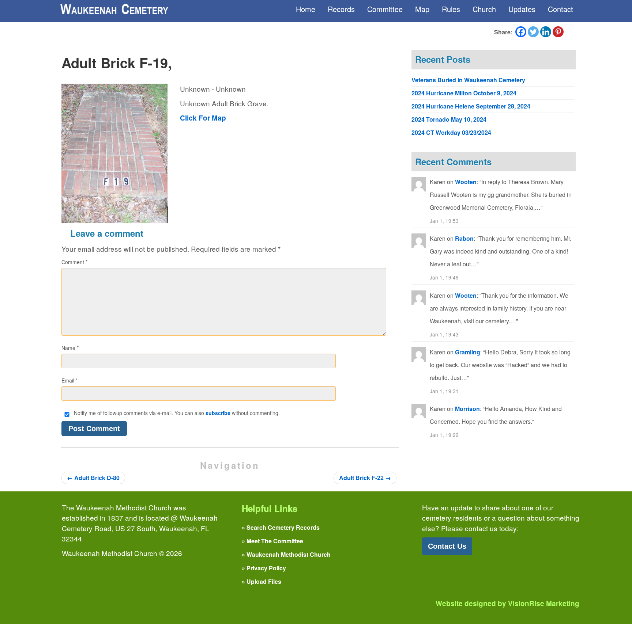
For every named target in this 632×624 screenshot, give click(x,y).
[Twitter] (533, 31)
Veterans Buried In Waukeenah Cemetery (468, 80)
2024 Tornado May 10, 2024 (448, 119)
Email (69, 380)
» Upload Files (261, 581)
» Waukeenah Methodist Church (286, 554)
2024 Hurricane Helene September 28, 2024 (470, 106)
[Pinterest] (558, 31)
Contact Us (447, 546)
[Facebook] (520, 31)
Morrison (467, 408)
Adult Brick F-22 (365, 477)
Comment (74, 262)
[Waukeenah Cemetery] (114, 9)
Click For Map (203, 118)
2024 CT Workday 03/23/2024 (451, 132)
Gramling (467, 352)
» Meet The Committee (272, 541)
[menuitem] (305, 9)
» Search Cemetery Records (281, 527)
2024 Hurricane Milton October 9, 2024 (463, 93)
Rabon (464, 238)
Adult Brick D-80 (93, 477)
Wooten (466, 182)
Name (70, 347)
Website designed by (507, 603)
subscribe (218, 412)
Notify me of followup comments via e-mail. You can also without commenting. (176, 412)
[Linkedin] (545, 31)
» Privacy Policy (264, 568)
